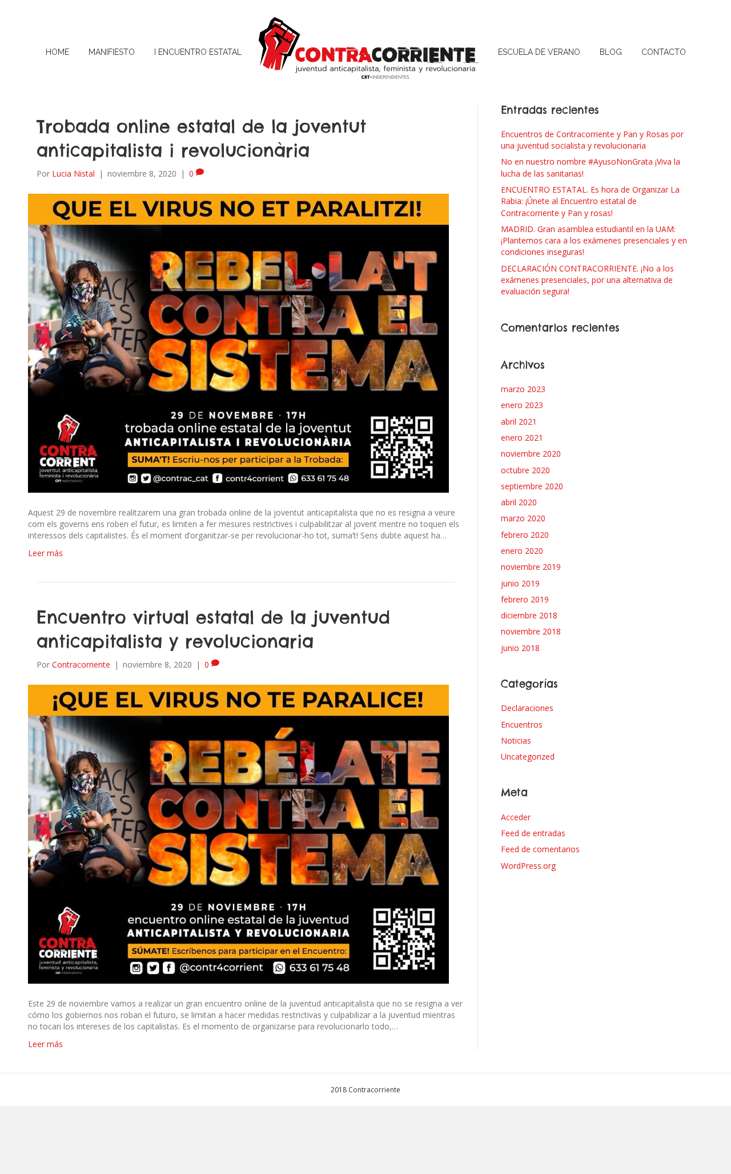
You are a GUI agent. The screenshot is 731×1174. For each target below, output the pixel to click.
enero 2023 (522, 405)
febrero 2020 (525, 534)
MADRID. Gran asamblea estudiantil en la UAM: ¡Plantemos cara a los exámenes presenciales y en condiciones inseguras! (594, 240)
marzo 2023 (523, 389)
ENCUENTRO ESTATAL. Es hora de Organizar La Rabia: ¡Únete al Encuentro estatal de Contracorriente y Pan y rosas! (590, 201)
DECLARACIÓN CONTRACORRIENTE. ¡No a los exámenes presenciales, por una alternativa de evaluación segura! (587, 280)
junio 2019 (520, 583)
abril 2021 (519, 421)
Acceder (516, 817)
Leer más (45, 553)
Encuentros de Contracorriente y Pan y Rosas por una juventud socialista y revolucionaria (592, 140)
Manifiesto (112, 52)
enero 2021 (522, 437)
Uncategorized (528, 756)
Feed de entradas (533, 833)
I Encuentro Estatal (198, 52)
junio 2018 (520, 647)
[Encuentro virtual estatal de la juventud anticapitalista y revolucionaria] (238, 833)
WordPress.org (528, 865)
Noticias (516, 740)
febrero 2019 (525, 599)
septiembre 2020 (532, 486)
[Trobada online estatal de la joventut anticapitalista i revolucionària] (238, 342)
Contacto (663, 52)
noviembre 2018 (531, 631)
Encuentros (522, 724)
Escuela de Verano (539, 52)
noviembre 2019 (531, 566)
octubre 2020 (525, 470)
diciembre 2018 (529, 615)
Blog (611, 52)
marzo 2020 (523, 518)
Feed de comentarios (540, 849)
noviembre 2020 (531, 453)
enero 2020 (522, 550)
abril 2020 (519, 502)
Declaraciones (527, 707)
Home (57, 52)
